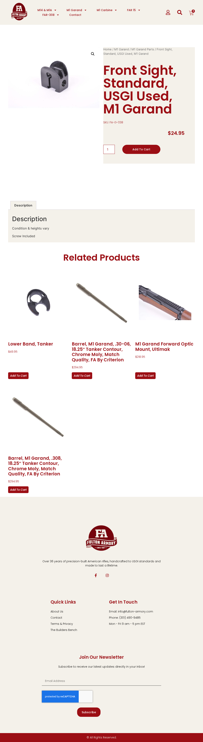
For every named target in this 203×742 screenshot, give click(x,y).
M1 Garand (74, 10)
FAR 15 (131, 10)
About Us (57, 611)
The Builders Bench (64, 630)
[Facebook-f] (96, 575)
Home (107, 49)
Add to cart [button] (18, 376)
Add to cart (141, 149)
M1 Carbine (104, 10)
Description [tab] (23, 205)
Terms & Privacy (62, 624)
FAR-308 (48, 15)
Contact (75, 15)
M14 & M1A (44, 10)
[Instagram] (107, 575)
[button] (92, 54)
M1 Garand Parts (142, 49)
